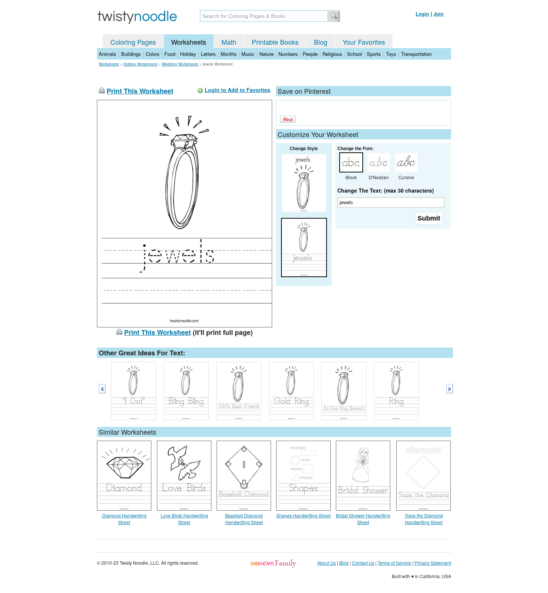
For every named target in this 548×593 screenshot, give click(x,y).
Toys (391, 53)
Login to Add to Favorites (237, 89)
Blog (320, 42)
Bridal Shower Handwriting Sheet (363, 518)
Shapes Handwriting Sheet (303, 515)
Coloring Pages (133, 42)
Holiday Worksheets (140, 64)
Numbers (288, 53)
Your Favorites (364, 42)
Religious (332, 53)
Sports (374, 53)
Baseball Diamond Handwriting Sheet (244, 518)
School (354, 53)
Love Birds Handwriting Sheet (184, 518)
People (310, 53)
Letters (208, 53)
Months (229, 53)
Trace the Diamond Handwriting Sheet (423, 518)
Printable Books (275, 42)
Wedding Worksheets (180, 64)
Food (169, 53)
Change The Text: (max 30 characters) (385, 190)
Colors (153, 53)
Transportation (416, 53)
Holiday (188, 53)
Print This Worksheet (140, 91)
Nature (266, 53)
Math (228, 42)
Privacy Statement (433, 562)
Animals (107, 53)
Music (248, 53)
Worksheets (188, 42)
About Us (326, 562)
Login (422, 13)
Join (439, 13)
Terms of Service (394, 562)
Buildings (131, 53)
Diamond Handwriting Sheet (124, 518)
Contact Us (363, 562)
